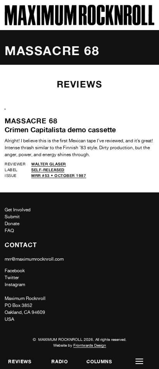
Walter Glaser (48, 164)
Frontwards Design (89, 345)
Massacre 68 (31, 120)
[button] (139, 361)
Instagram (15, 284)
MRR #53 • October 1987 (58, 175)
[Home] (79, 23)
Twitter (12, 277)
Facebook (15, 270)
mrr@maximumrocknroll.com (34, 259)
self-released (47, 169)
